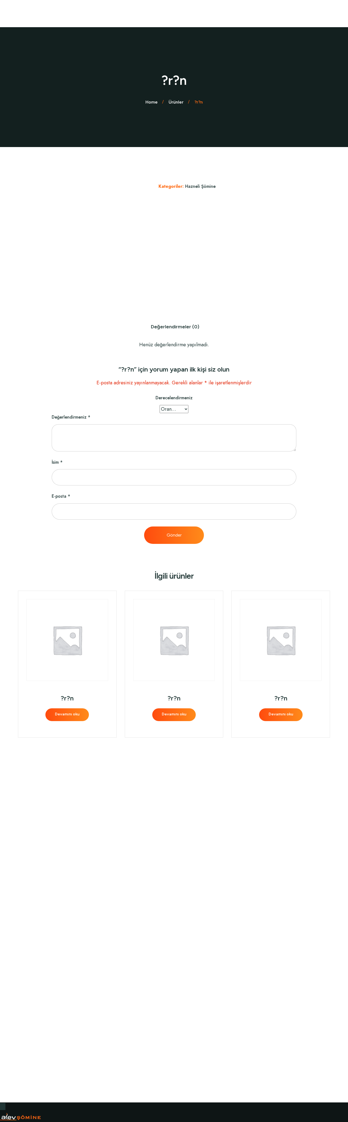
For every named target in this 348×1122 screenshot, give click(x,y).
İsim (57, 462)
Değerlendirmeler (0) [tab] (175, 327)
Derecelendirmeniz (174, 398)
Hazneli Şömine (200, 186)
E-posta (61, 496)
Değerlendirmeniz (71, 417)
